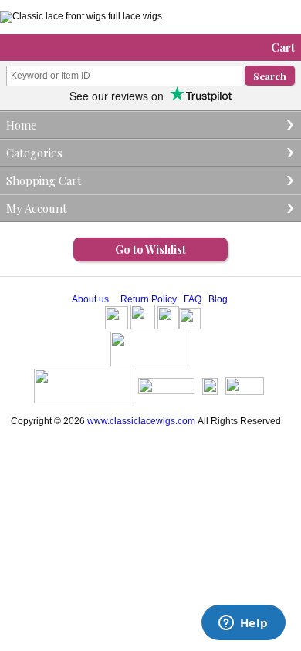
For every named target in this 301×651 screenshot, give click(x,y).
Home (21, 125)
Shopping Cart (44, 180)
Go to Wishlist (150, 249)
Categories (34, 152)
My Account (36, 208)
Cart (283, 47)
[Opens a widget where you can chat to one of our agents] (243, 624)
